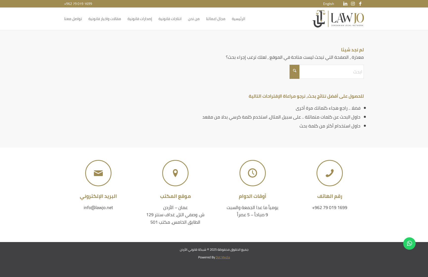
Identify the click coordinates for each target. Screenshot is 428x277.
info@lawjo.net (98, 207)
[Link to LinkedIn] (345, 3)
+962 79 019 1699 (78, 3)
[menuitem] (329, 4)
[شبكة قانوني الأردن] (338, 19)
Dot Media (223, 257)
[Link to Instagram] (352, 3)
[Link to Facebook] (360, 3)
